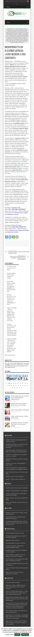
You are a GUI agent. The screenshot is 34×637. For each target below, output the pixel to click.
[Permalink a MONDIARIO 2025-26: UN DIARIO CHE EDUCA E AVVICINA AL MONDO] (7, 427)
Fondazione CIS (16, 159)
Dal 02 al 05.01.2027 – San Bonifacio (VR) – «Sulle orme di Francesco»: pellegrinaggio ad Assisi (11, 299)
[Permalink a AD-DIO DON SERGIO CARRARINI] (7, 414)
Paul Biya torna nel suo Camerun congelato (17, 488)
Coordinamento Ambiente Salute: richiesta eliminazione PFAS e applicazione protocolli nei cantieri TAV (17, 523)
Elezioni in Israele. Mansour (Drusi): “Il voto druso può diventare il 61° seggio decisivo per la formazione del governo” (17, 593)
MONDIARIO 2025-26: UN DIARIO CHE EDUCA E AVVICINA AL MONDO (19, 424)
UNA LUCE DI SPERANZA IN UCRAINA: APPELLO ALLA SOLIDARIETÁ (18, 257)
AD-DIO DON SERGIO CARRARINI (20, 410)
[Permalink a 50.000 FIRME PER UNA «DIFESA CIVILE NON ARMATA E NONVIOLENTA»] (7, 400)
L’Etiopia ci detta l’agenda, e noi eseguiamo (17, 490)
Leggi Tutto (25, 634)
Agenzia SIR (9, 578)
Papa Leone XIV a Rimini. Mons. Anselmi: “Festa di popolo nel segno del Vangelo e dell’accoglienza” (16, 622)
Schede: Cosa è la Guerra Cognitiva (15, 476)
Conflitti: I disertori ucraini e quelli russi (15, 479)
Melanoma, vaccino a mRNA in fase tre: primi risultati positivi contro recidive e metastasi (16, 587)
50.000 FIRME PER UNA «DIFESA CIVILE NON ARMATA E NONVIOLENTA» (20, 397)
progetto (20, 168)
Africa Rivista (10, 529)
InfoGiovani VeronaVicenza (14, 161)
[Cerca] (28, 1)
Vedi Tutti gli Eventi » (10, 355)
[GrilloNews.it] (17, 15)
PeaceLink (9, 435)
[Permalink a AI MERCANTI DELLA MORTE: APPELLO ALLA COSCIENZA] (7, 407)
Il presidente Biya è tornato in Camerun (15, 543)
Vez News (9, 508)
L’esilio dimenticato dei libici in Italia (15, 533)
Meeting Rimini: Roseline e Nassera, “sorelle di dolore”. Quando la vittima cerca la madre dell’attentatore (17, 599)
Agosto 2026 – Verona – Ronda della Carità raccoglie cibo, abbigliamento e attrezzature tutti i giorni (11, 286)
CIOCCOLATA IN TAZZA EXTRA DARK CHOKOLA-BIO (19, 252)
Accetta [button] (17, 634)
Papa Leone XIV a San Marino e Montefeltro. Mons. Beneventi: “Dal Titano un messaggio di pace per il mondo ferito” (17, 616)
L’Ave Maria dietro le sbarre (12, 582)
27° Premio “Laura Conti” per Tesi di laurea (11, 268)
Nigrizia (8, 484)
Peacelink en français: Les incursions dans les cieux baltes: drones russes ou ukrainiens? (16, 446)
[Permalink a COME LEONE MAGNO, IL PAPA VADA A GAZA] (7, 420)
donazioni (23, 201)
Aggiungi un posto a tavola (12, 540)
